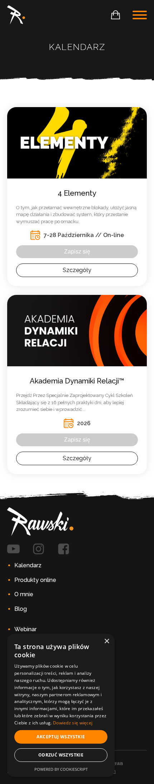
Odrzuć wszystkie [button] (60, 755)
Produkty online (35, 580)
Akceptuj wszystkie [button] (61, 737)
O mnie (23, 594)
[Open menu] (140, 15)
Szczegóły (77, 270)
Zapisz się (77, 251)
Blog (20, 608)
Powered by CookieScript (61, 769)
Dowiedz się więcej (72, 723)
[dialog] (61, 705)
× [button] (106, 641)
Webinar (25, 629)
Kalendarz (28, 565)
